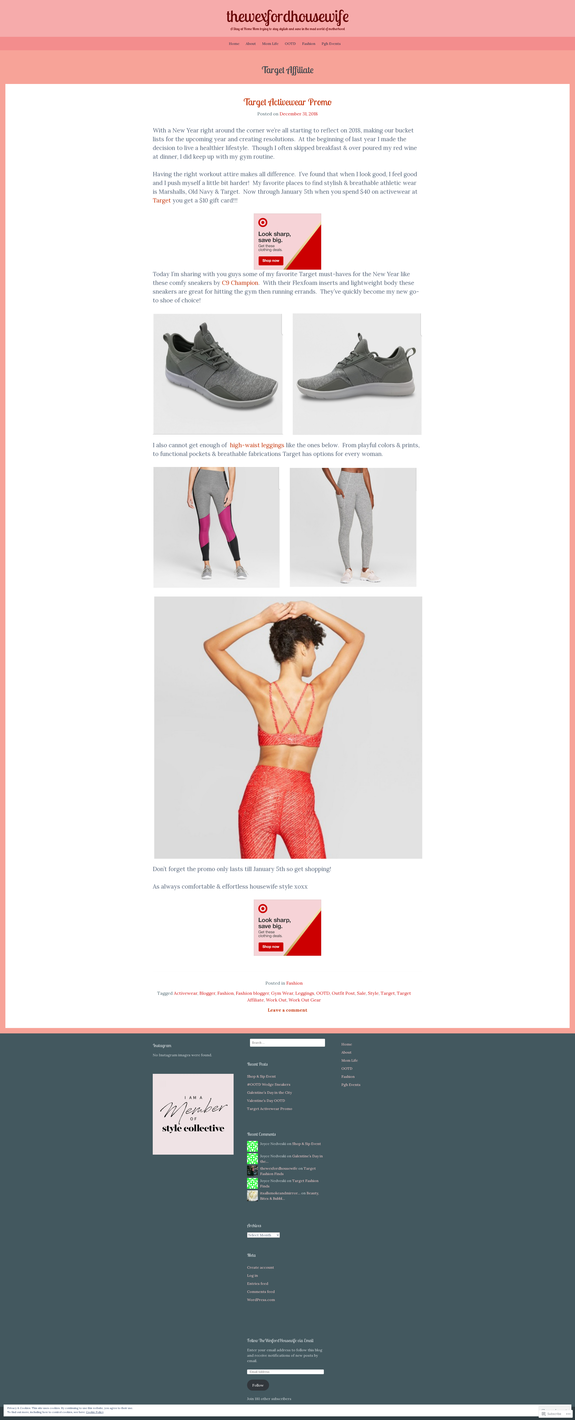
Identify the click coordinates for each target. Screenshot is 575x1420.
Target (162, 200)
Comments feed (261, 1291)
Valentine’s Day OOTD (266, 1100)
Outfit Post (343, 993)
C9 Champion (240, 282)
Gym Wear (282, 993)
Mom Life (270, 43)
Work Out (276, 1000)
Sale (361, 993)
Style (373, 993)
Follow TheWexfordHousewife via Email (280, 1340)
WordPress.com (261, 1299)
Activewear (185, 993)
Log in (252, 1275)
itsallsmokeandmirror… (280, 1193)
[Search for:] (287, 1043)
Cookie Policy (95, 1412)
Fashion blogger (252, 993)
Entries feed (257, 1283)
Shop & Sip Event (261, 1076)
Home (234, 43)
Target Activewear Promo (287, 102)
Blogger (207, 993)
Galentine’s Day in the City (269, 1092)
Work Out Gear (305, 1000)
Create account (260, 1267)
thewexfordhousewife (287, 15)
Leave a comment (287, 1010)
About (251, 43)
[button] (218, 374)
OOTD (290, 43)
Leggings (304, 993)
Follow (258, 1385)
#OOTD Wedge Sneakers (268, 1084)
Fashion (308, 43)
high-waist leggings (257, 445)
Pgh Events (331, 43)
